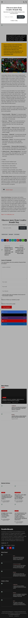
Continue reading (14, 20)
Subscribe (20, 16)
